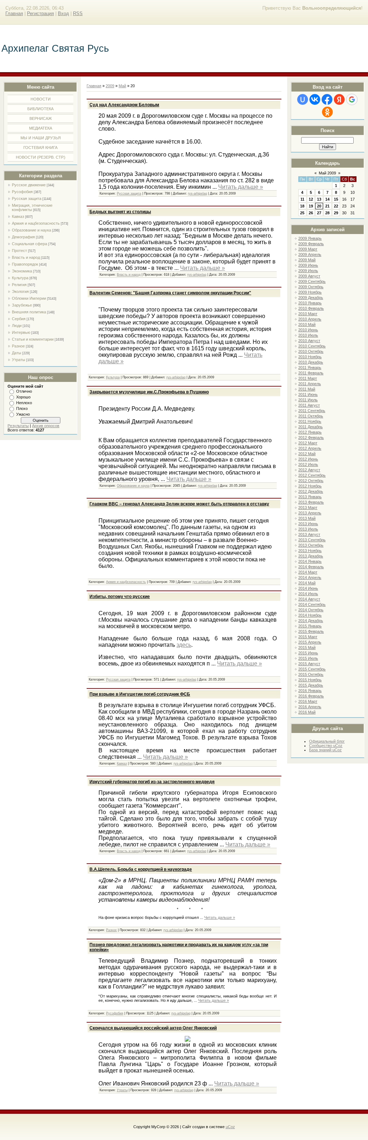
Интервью (21, 332)
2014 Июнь (308, 588)
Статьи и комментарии (33, 339)
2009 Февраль (311, 244)
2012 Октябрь (310, 480)
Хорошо (23, 397)
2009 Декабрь (310, 297)
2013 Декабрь (310, 556)
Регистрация (40, 13)
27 (319, 213)
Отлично (24, 391)
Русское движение (29, 185)
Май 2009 (327, 173)
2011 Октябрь (310, 416)
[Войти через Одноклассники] (327, 112)
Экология (20, 291)
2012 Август (309, 470)
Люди (17, 325)
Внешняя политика (29, 312)
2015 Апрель (309, 642)
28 (327, 213)
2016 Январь (310, 690)
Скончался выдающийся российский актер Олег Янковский (153, 1028)
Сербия (19, 319)
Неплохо (24, 403)
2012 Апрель (309, 448)
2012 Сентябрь (312, 475)
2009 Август (309, 276)
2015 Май (307, 647)
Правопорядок (25, 264)
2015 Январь (310, 626)
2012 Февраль (311, 437)
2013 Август (309, 534)
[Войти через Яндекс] (339, 99)
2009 (110, 86)
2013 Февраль (311, 502)
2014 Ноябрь (310, 615)
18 (302, 206)
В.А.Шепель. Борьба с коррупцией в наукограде (140, 869)
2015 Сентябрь (312, 669)
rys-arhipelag (197, 193)
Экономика (22, 271)
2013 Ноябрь (310, 550)
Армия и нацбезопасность (36, 223)
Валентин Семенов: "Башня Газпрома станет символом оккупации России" (170, 292)
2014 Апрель (309, 577)
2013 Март (307, 507)
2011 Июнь (308, 394)
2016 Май (307, 712)
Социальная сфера (29, 244)
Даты (16, 353)
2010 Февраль (311, 308)
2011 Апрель (309, 384)
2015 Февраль (311, 631)
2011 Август (309, 405)
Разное (18, 346)
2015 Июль (308, 658)
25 (302, 213)
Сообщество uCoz (325, 745)
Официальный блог (327, 741)
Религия (19, 284)
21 (327, 206)
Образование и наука (31, 230)
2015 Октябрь (310, 674)
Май (122, 86)
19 (311, 206)
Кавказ (18, 216)
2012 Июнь (308, 459)
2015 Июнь (308, 653)
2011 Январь (309, 367)
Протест (19, 250)
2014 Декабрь (310, 620)
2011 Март (307, 378)
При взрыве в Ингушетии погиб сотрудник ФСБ (139, 694)
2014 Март (307, 572)
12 (311, 199)
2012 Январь (310, 432)
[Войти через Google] (352, 99)
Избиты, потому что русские (119, 596)
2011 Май (306, 389)
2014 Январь (310, 561)
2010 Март (307, 314)
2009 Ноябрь (310, 292)
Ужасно (23, 414)
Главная (14, 13)
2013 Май (307, 518)
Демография (23, 237)
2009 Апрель (309, 254)
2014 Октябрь (310, 610)
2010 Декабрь (310, 362)
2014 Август (309, 599)
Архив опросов (45, 426)
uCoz (230, 1127)
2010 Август (309, 340)
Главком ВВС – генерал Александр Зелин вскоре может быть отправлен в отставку (179, 503)
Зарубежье (22, 305)
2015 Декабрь (310, 685)
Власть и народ (26, 257)
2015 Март (307, 637)
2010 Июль (308, 335)
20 (319, 206)
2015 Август (309, 664)
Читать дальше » (240, 187)
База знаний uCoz (325, 750)
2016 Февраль (311, 696)
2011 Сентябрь (311, 410)
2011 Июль (308, 400)
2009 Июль (308, 270)
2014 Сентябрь (312, 604)
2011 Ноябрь (309, 421)
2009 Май (307, 260)
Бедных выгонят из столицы (120, 211)
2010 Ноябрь (310, 357)
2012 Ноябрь (310, 486)
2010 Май (307, 324)
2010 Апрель (309, 319)
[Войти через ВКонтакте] (314, 99)
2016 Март (307, 701)
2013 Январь (310, 497)
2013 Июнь (308, 524)
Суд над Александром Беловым (124, 104)
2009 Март (307, 249)
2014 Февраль (311, 567)
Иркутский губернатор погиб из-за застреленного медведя (152, 781)
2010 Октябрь (310, 351)
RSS (78, 13)
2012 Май (307, 454)
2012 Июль (308, 464)
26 (311, 213)
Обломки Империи (29, 298)
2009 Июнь (308, 265)
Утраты (18, 360)
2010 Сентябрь (312, 346)
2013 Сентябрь (312, 540)
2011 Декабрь (310, 427)
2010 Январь (310, 303)
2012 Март (307, 443)
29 (336, 213)
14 (327, 199)
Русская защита (26, 198)
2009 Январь (310, 238)
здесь (183, 645)
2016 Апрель (309, 707)
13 (319, 199)
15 (336, 199)
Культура (20, 278)
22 (336, 206)
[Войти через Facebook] (327, 99)
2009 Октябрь (310, 287)
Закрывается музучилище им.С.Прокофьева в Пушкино (149, 391)
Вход (63, 13)
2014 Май (307, 583)
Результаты (18, 426)
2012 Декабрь (310, 491)
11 (302, 199)
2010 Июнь (308, 330)
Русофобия (22, 192)
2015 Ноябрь (310, 680)
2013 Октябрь (310, 545)
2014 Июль (308, 594)
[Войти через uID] (302, 99)
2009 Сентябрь (312, 281)
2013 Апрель (309, 513)
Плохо (22, 408)
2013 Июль (308, 529)
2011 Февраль (310, 373)
